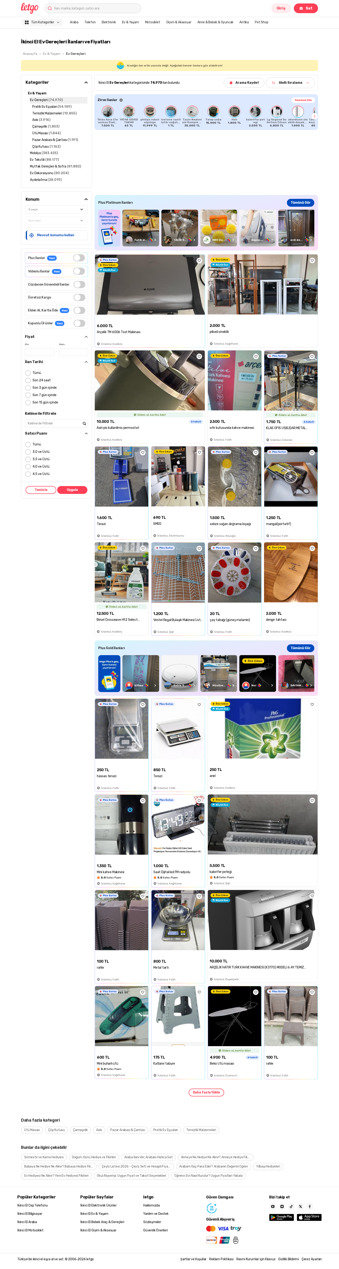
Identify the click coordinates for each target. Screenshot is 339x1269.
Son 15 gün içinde (45, 402)
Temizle (41, 490)
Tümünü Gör (303, 100)
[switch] (79, 257)
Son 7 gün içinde (44, 395)
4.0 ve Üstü (41, 467)
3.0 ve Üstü (41, 452)
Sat (309, 8)
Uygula (72, 490)
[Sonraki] (314, 116)
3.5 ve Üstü (41, 459)
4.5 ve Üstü (41, 474)
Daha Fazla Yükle (206, 1092)
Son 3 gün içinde (45, 388)
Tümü (37, 373)
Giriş (281, 8)
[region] (206, 116)
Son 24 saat (42, 380)
